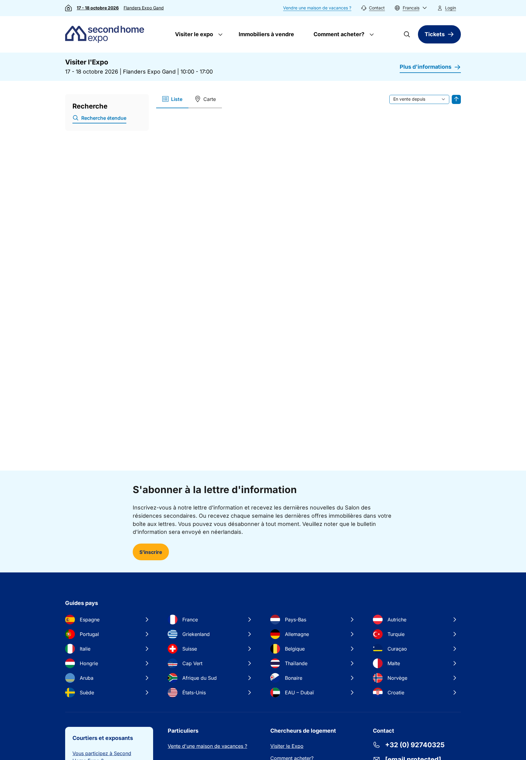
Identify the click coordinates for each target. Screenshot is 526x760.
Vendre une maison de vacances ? (317, 7)
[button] (411, 8)
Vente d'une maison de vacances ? (207, 746)
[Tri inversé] (456, 99)
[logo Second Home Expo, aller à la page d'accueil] (106, 34)
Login (450, 7)
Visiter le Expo (286, 746)
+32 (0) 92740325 (415, 745)
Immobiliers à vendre (266, 34)
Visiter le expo (193, 34)
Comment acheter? (338, 34)
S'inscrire (150, 552)
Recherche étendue (103, 118)
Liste (176, 99)
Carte (209, 99)
